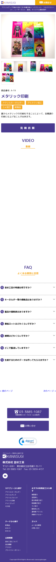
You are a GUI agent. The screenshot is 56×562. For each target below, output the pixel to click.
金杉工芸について (11, 541)
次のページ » (49, 390)
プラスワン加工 (34, 102)
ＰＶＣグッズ (10, 503)
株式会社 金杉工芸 (13, 462)
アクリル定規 (10, 500)
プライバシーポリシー (13, 550)
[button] (28, 441)
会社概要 (8, 544)
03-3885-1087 (28, 413)
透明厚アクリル (37, 512)
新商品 (18, 107)
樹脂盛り (35, 494)
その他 (7, 506)
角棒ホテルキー (37, 514)
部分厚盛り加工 (37, 500)
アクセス (8, 547)
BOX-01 (8, 528)
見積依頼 (28, 128)
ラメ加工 (6, 107)
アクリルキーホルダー (12, 102)
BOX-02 (8, 531)
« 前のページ (6, 390)
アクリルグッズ (10, 495)
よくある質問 (36, 525)
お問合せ (47, 2)
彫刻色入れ (35, 509)
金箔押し (35, 497)
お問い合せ (30, 425)
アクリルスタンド (11, 498)
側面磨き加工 (36, 503)
